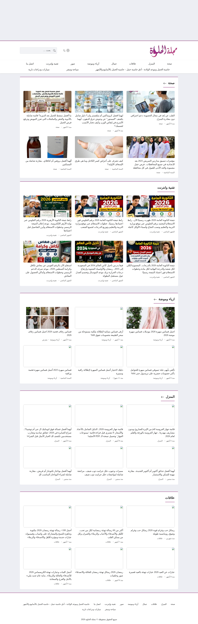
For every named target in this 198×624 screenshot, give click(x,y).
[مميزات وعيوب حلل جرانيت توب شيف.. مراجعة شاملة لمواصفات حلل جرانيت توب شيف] (99, 463)
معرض (44, 340)
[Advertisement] (111, 20)
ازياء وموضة (167, 299)
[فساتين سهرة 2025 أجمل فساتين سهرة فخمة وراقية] (47, 362)
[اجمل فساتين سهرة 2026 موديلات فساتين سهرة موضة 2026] (151, 324)
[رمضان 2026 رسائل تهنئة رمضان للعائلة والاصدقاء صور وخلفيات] (99, 566)
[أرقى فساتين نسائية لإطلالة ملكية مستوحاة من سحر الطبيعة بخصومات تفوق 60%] (99, 324)
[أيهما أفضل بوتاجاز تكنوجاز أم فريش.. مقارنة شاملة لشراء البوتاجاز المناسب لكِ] (47, 463)
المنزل (170, 396)
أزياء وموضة (158, 340)
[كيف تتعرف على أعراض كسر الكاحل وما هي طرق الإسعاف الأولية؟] (99, 155)
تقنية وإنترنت (155, 232)
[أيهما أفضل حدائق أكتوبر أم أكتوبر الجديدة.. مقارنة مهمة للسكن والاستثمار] (151, 463)
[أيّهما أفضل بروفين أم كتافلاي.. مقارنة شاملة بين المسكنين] (47, 155)
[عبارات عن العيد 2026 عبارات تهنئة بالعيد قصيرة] (151, 566)
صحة (171, 83)
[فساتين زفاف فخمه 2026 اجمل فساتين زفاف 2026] (47, 324)
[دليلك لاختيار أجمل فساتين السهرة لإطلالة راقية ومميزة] (99, 362)
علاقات (160, 538)
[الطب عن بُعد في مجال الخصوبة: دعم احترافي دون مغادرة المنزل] (151, 112)
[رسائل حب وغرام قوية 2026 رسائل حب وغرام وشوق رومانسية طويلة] (151, 525)
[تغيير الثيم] (66, 50)
